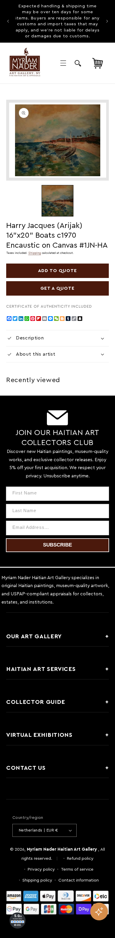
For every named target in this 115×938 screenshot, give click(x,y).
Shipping (34, 252)
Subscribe (57, 545)
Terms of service (77, 869)
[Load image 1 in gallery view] (57, 200)
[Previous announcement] (7, 21)
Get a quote (57, 288)
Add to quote (57, 270)
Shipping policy (37, 880)
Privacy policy (41, 869)
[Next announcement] (107, 21)
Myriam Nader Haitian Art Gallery (62, 849)
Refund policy (80, 858)
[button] (63, 63)
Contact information (78, 880)
